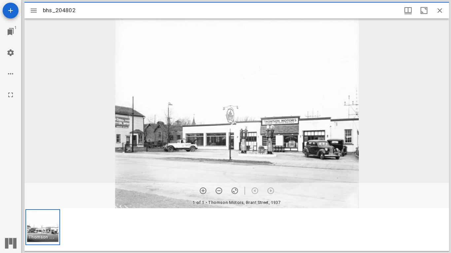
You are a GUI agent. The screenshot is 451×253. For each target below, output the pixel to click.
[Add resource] (10, 10)
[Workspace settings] (10, 53)
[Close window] (440, 10)
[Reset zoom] (235, 191)
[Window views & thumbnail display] (408, 10)
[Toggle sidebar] (34, 10)
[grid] (236, 229)
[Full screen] (10, 95)
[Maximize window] (424, 10)
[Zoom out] (219, 191)
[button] (42, 227)
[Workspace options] (10, 74)
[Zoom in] (203, 191)
